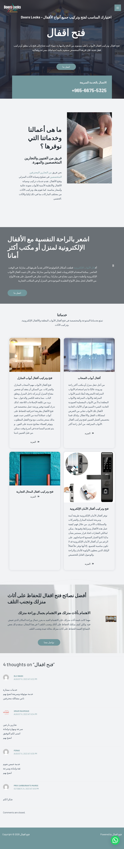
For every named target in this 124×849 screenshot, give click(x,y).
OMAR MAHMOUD (21, 711)
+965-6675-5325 (89, 90)
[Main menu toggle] (117, 8)
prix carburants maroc (26, 785)
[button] (115, 840)
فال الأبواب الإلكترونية (84, 267)
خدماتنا (62, 315)
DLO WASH (18, 676)
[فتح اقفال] (12, 7)
